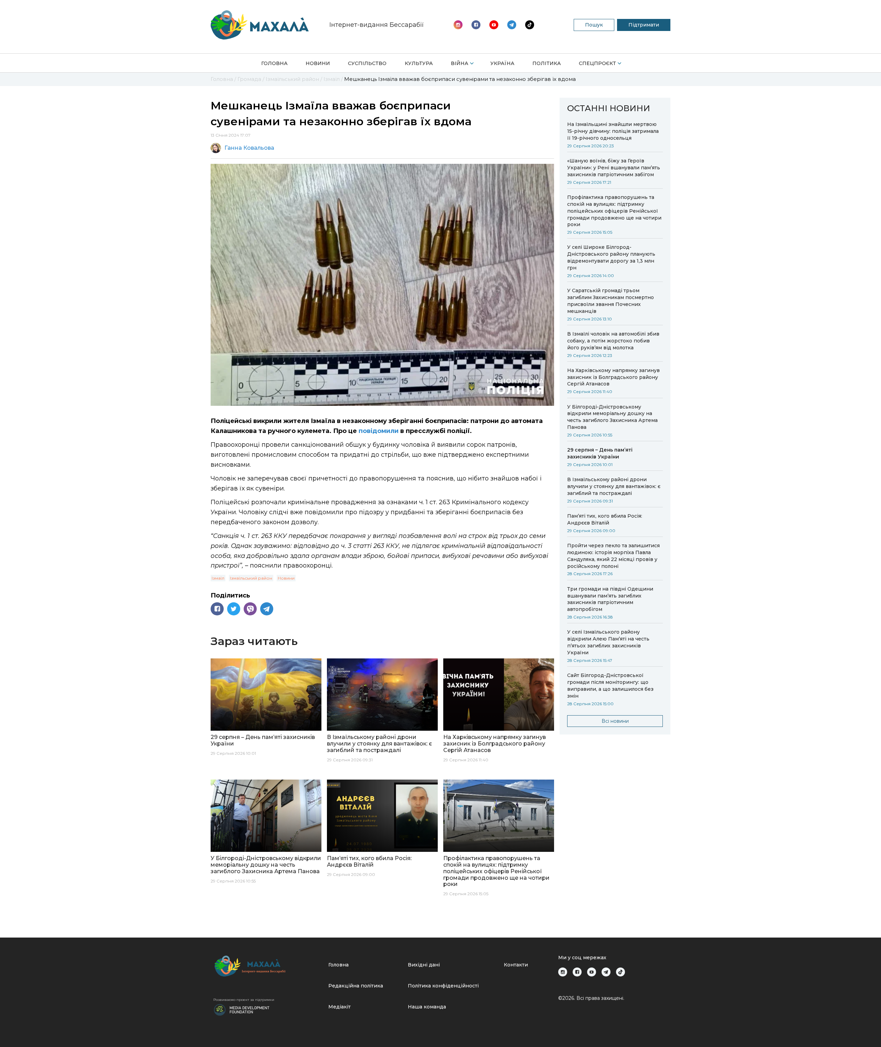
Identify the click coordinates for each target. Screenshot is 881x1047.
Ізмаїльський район (251, 578)
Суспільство (367, 63)
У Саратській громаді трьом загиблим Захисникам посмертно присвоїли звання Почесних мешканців (610, 300)
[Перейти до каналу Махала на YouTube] (511, 24)
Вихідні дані (424, 965)
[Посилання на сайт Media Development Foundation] (241, 1009)
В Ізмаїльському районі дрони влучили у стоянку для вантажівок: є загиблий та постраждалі (613, 486)
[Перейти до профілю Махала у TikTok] (620, 971)
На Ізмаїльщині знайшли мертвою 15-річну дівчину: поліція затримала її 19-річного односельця (613, 131)
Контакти (516, 965)
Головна (274, 63)
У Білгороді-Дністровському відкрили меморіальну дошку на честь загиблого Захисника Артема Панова (612, 417)
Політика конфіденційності (443, 986)
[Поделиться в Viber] (250, 608)
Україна (502, 63)
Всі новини (615, 721)
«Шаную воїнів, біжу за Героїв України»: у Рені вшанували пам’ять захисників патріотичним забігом (613, 168)
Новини (318, 63)
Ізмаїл (218, 578)
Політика (546, 63)
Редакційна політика (355, 986)
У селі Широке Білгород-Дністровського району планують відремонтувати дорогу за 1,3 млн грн (611, 257)
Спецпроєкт (597, 63)
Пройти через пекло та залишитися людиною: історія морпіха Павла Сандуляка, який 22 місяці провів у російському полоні (613, 555)
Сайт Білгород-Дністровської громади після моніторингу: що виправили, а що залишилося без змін (610, 685)
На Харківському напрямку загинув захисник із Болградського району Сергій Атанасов (613, 377)
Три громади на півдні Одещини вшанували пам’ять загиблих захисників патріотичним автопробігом (610, 599)
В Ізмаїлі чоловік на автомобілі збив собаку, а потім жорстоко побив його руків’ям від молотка (613, 341)
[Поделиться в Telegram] (266, 608)
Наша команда (427, 1007)
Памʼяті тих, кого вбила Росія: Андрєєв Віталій (604, 519)
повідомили (379, 431)
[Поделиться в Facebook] (217, 608)
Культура (419, 63)
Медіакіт (339, 1007)
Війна (459, 63)
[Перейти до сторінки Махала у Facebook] (475, 24)
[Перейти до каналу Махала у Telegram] (529, 24)
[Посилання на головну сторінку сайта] (268, 966)
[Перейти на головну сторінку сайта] (260, 25)
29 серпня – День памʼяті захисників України (600, 453)
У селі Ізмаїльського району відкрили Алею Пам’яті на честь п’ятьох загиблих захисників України (608, 642)
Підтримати (643, 25)
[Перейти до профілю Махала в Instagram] (458, 24)
